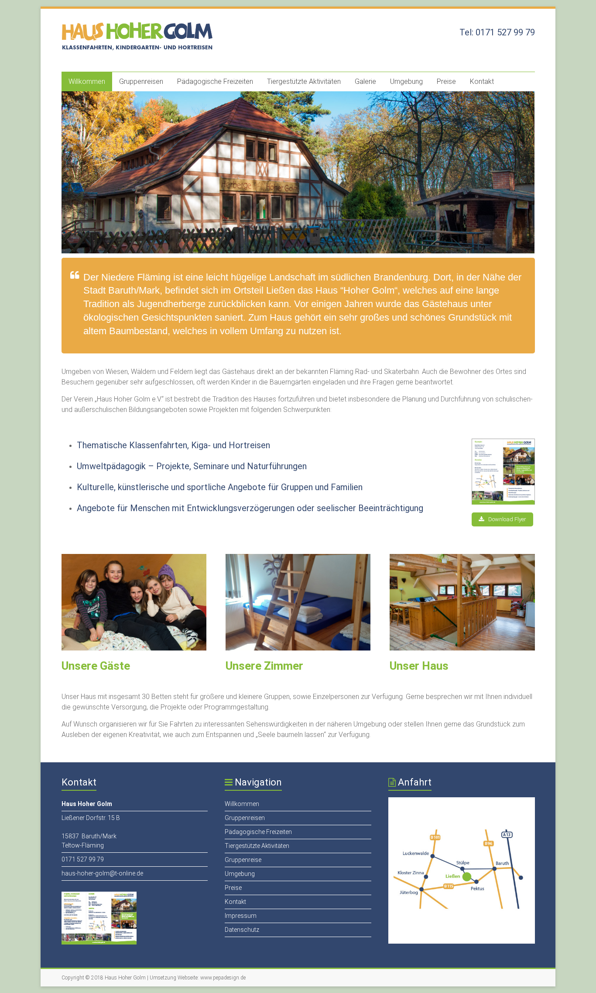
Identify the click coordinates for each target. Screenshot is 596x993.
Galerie (365, 81)
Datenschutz (242, 929)
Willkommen (87, 81)
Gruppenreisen (141, 81)
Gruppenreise (243, 859)
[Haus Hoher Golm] (140, 26)
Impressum (241, 915)
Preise (446, 81)
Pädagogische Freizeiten (215, 81)
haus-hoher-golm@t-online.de (102, 873)
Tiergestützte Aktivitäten (304, 81)
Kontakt (482, 81)
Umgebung (406, 81)
